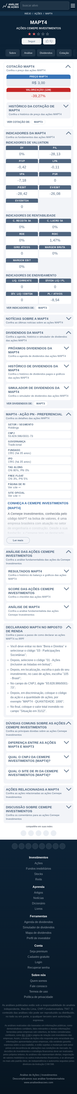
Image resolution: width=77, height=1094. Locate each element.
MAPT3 (38, 121)
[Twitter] (28, 846)
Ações (38, 13)
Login (38, 962)
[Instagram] (15, 846)
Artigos (38, 892)
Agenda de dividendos (38, 922)
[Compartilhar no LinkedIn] (54, 833)
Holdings (13, 427)
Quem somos (38, 980)
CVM (28, 1035)
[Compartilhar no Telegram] (31, 833)
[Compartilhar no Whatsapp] (23, 833)
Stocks (38, 873)
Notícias (38, 898)
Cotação (64, 52)
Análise (28, 52)
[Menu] (72, 5)
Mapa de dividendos (38, 932)
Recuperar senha (39, 967)
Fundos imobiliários (38, 868)
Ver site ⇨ (14, 487)
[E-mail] (62, 846)
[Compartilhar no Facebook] (39, 833)
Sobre (12, 52)
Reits (38, 879)
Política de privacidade (38, 996)
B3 (23, 1035)
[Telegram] (35, 846)
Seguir (31, 41)
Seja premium (38, 951)
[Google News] (49, 846)
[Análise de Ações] (11, 5)
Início (28, 13)
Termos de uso (38, 991)
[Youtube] (42, 846)
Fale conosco (38, 986)
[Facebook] (22, 846)
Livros (38, 908)
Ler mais (18, 540)
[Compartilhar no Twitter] (46, 833)
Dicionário (38, 903)
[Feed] (56, 846)
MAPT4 (48, 13)
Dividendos (46, 52)
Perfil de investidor (38, 938)
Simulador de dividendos (38, 927)
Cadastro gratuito (38, 956)
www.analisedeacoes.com (38, 1082)
